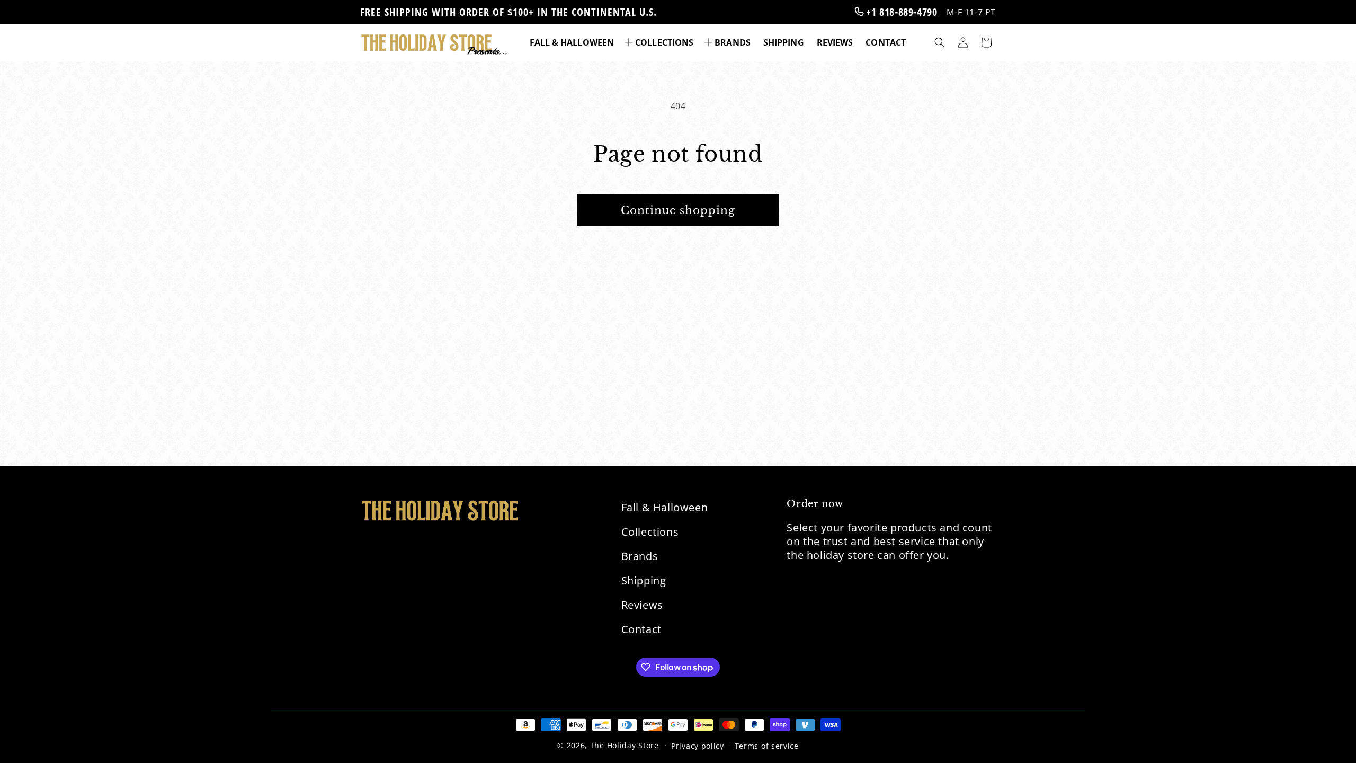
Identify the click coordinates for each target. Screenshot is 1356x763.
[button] (660, 42)
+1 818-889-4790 (900, 12)
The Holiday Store (624, 745)
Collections (650, 532)
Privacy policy (697, 746)
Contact (641, 629)
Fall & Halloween (664, 507)
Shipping (643, 580)
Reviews (642, 605)
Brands (639, 556)
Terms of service (767, 746)
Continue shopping (678, 210)
